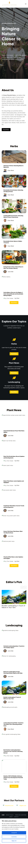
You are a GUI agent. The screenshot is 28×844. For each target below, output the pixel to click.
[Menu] (25, 4)
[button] (25, 587)
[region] (14, 831)
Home (3, 814)
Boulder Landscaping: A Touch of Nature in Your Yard (13, 606)
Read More (6, 129)
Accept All (14, 832)
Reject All (14, 840)
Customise (14, 836)
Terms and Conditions (20, 814)
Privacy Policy (10, 814)
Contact (16, 816)
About (11, 816)
